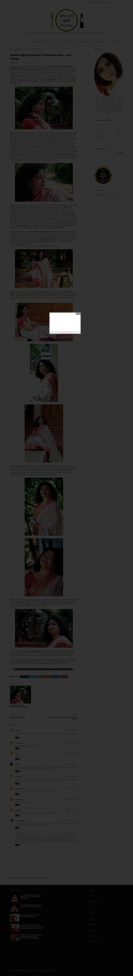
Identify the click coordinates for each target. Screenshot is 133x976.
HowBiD (67, 332)
